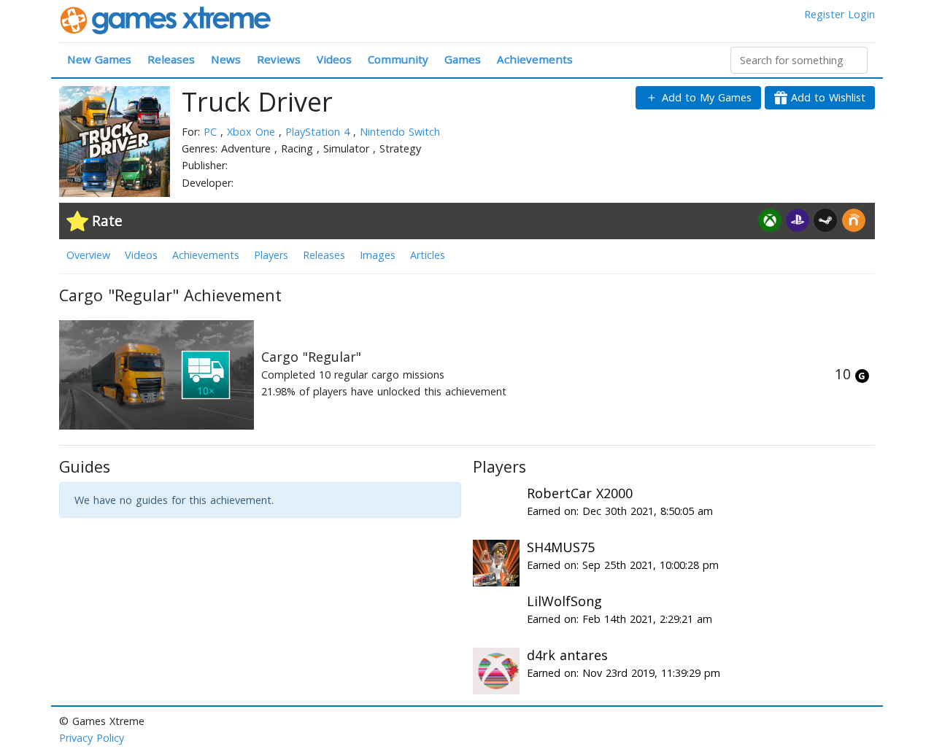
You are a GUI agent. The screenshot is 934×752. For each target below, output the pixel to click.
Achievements (535, 59)
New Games (99, 59)
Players (271, 255)
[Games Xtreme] (166, 19)
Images (377, 255)
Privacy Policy (91, 738)
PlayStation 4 (319, 132)
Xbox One (253, 132)
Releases (171, 59)
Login (861, 14)
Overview (88, 255)
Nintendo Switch (400, 132)
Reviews (279, 59)
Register (824, 14)
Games (462, 59)
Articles (427, 255)
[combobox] (799, 60)
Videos (334, 59)
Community (398, 59)
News (226, 59)
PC (212, 132)
